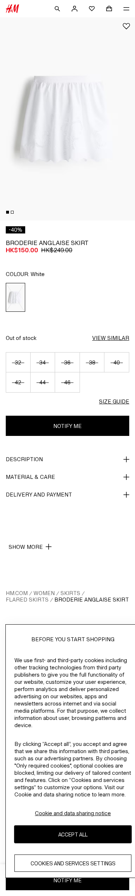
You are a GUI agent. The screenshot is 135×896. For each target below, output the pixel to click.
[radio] (15, 297)
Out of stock (21, 338)
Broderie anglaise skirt (91, 599)
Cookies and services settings (73, 863)
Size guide (114, 401)
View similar (110, 338)
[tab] (7, 212)
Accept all (72, 834)
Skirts (70, 593)
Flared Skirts (27, 599)
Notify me (67, 426)
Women (44, 593)
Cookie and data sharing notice (73, 813)
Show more (26, 547)
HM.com (17, 593)
